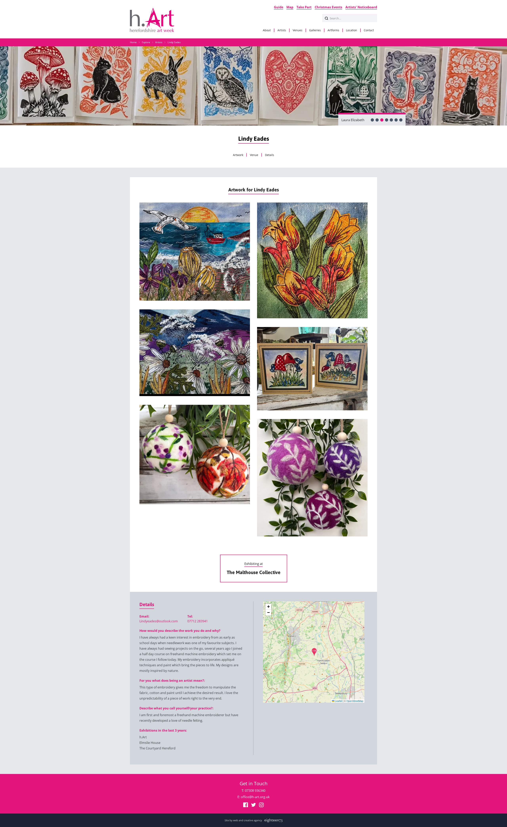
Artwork (238, 155)
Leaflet (338, 700)
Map (289, 7)
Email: (144, 616)
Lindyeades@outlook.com (158, 621)
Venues (297, 30)
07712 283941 (197, 621)
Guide (278, 7)
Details (269, 155)
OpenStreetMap (354, 700)
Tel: (190, 616)
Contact (369, 30)
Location (351, 30)
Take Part (304, 7)
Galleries (315, 30)
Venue (254, 155)
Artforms (333, 30)
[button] (314, 652)
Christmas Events (328, 7)
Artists (281, 30)
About (267, 30)
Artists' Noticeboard (361, 7)
